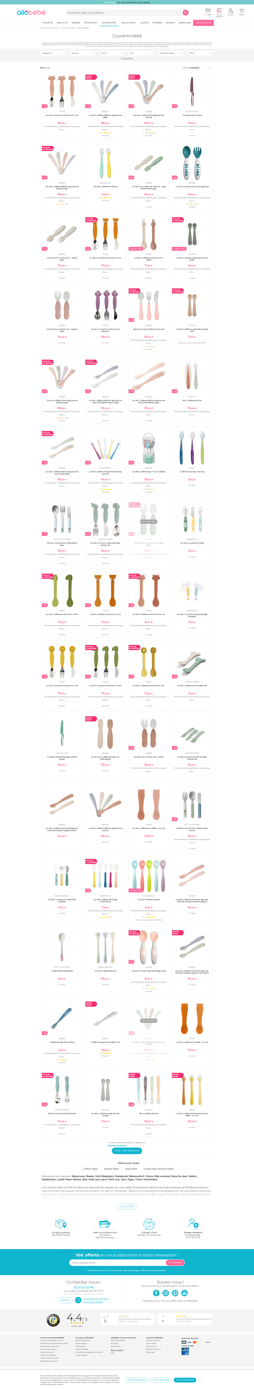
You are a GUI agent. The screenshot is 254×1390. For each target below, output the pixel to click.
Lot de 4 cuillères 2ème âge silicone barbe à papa (61, 401)
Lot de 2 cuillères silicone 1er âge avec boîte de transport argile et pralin (62, 829)
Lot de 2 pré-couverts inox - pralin (149, 757)
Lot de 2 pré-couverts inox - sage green (148, 544)
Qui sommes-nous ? (83, 1340)
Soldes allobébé (81, 1355)
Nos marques (81, 1346)
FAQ (112, 1353)
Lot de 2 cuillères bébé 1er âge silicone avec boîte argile (61, 473)
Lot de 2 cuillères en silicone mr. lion (148, 685)
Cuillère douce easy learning (192, 472)
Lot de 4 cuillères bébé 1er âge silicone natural (105, 829)
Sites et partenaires (118, 1340)
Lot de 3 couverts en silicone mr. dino (105, 685)
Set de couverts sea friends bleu (62, 1113)
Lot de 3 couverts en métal (192, 543)
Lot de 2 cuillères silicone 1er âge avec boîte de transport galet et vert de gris (192, 972)
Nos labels (114, 1343)
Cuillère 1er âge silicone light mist (105, 1042)
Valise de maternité (153, 1349)
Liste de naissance (153, 1340)
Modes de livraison (47, 1352)
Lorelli (61, 1179)
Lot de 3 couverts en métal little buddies (62, 900)
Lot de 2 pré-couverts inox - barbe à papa (62, 330)
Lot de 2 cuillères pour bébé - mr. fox (192, 1042)
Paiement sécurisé (189, 1338)
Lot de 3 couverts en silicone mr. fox (105, 258)
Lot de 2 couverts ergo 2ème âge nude (149, 971)
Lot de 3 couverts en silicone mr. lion (62, 685)
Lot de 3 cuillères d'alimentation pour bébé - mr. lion (192, 1114)
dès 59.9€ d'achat (61, 1233)
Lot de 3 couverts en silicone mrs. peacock (105, 330)
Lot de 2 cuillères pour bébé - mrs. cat (148, 828)
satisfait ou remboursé (149, 1233)
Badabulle (121, 1176)
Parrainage (150, 1352)
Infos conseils (151, 1343)
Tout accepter (185, 1380)
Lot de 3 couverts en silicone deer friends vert (192, 758)
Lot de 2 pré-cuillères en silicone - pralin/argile (105, 758)
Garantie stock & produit (49, 1358)
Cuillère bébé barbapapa (62, 971)
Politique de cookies (47, 1349)
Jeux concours (151, 1346)
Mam (69, 1179)
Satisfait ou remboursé (48, 1361)
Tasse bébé (131, 1169)
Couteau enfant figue (192, 115)
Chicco (149, 1176)
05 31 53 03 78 (193, 1237)
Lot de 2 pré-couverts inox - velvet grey (62, 259)
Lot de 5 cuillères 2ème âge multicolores (105, 900)
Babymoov (78, 1176)
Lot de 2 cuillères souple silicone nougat (105, 1114)
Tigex (130, 1179)
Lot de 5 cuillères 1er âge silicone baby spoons (105, 473)
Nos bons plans (81, 1343)
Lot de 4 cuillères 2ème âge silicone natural (148, 116)
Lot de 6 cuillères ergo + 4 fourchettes (148, 472)
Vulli (98, 1176)
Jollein (193, 1176)
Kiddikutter (49, 1179)
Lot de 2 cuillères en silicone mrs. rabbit (148, 259)
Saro (123, 1179)
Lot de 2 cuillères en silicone (105, 186)
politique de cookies (54, 1384)
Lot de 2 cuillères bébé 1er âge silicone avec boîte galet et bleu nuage (105, 401)
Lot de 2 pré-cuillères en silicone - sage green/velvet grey (149, 187)
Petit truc (114, 1179)
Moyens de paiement (48, 1355)
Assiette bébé (111, 1169)
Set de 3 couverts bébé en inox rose (148, 329)
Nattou (77, 1179)
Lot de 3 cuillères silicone (105, 971)
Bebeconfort (136, 1176)
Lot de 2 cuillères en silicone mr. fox (105, 614)
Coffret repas (90, 1169)
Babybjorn (108, 1176)
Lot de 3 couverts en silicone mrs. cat (62, 115)
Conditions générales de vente (51, 1340)
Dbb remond (162, 1176)
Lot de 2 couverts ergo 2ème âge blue (192, 186)
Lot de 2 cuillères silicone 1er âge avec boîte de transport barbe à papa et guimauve (192, 901)
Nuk (85, 1179)
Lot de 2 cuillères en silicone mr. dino (62, 614)
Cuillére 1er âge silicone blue (62, 1042)
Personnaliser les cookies (49, 1346)
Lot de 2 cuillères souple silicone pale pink (192, 330)
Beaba (90, 1176)
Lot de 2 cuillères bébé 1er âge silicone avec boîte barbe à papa (148, 401)
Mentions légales (82, 1349)
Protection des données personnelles (54, 1343)
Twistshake (150, 1179)
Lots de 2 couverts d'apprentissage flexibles (192, 615)
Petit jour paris (98, 1179)
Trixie (138, 1179)
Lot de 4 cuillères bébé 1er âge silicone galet (105, 116)
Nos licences (115, 1346)
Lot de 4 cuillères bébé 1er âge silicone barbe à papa (62, 187)
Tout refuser (161, 1380)
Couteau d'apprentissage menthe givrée (62, 758)
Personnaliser (137, 1380)
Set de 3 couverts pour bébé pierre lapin (62, 544)
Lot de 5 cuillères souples (149, 899)
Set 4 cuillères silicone (148, 1113)
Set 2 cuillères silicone (192, 400)
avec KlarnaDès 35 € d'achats (105, 1235)
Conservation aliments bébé (158, 1169)
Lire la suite (127, 1206)
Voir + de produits (127, 1150)
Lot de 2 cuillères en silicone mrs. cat (149, 614)
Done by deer (179, 1176)
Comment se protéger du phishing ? (89, 1352)
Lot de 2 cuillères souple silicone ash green (192, 259)
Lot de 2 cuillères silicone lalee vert (192, 685)
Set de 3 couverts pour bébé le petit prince (192, 829)
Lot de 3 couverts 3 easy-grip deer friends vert (105, 544)
